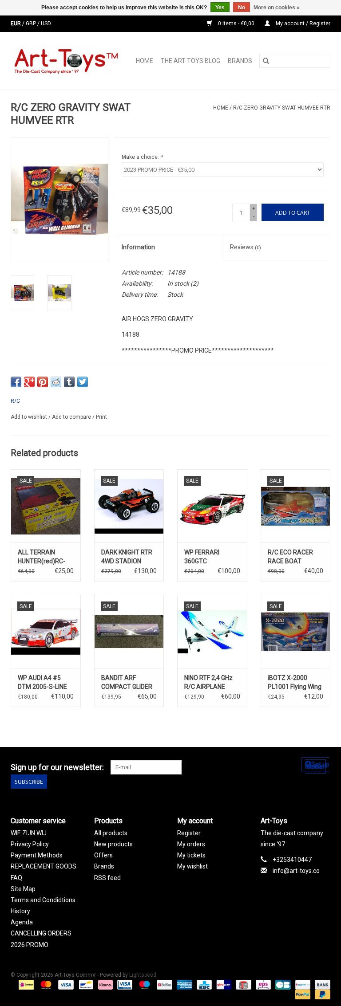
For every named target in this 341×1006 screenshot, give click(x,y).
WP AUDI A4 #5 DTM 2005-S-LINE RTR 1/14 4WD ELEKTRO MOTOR (42, 682)
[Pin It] (42, 382)
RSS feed (107, 877)
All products (110, 833)
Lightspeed (142, 975)
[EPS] (262, 985)
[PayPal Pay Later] (321, 994)
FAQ (16, 877)
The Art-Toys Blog (190, 60)
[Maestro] (144, 985)
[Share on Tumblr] (69, 382)
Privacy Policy (30, 844)
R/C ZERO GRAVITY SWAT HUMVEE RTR (281, 108)
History (20, 911)
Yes (220, 7)
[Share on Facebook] (16, 382)
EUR (16, 23)
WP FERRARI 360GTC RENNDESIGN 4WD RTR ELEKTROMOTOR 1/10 (209, 557)
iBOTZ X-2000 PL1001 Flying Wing (294, 682)
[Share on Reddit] (56, 382)
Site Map (23, 888)
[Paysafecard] (302, 985)
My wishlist (192, 866)
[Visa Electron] (124, 985)
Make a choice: (142, 157)
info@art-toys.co (296, 870)
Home (144, 60)
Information (138, 247)
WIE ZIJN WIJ (29, 833)
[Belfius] (163, 985)
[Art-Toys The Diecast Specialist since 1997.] (67, 60)
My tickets (191, 855)
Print (101, 417)
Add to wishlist (29, 417)
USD (46, 23)
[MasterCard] (45, 985)
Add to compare (72, 417)
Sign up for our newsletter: (57, 767)
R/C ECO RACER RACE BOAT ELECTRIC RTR (290, 557)
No (241, 7)
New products (113, 844)
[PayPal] (302, 994)
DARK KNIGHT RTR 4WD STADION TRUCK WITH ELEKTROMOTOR (126, 557)
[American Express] (184, 985)
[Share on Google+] (29, 382)
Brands (240, 60)
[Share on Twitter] (82, 382)
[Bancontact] (85, 985)
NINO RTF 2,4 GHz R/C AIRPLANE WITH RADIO (208, 682)
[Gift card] (242, 985)
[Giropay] (223, 985)
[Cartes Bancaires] (282, 985)
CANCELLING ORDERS (41, 933)
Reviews (245, 247)
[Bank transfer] (321, 985)
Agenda (22, 922)
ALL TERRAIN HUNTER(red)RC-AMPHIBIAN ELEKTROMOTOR (42, 557)
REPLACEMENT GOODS (43, 866)
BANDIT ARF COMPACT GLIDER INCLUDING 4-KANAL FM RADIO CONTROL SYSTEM (128, 682)
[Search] (266, 61)
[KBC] (203, 985)
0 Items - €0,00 (236, 23)
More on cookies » (277, 7)
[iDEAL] (25, 985)
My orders (191, 844)
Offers (103, 855)
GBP (31, 23)
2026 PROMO (29, 944)
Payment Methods (37, 855)
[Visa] (65, 985)
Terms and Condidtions (43, 900)
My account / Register (302, 23)
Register (189, 833)
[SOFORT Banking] (104, 985)
